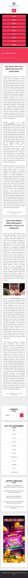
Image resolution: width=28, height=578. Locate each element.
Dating (14, 41)
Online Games (14, 457)
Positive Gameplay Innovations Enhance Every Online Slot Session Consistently (14, 502)
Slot (14, 34)
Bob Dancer (9, 212)
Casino (14, 16)
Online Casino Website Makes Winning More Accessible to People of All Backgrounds (14, 224)
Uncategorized (14, 472)
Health (14, 449)
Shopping (14, 44)
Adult (14, 27)
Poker (14, 30)
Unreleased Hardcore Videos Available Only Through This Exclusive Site (14, 491)
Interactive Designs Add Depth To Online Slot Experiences (14, 507)
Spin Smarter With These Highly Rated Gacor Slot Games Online (14, 69)
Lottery (14, 37)
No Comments (14, 213)
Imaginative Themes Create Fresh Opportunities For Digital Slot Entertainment (14, 486)
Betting (14, 20)
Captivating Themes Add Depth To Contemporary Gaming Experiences (14, 497)
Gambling (14, 23)
